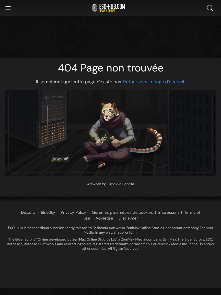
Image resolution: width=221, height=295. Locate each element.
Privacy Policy (73, 212)
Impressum (168, 212)
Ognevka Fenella (120, 183)
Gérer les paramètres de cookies (122, 212)
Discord (28, 212)
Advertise (104, 218)
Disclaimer (128, 218)
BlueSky (48, 212)
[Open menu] (8, 8)
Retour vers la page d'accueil (153, 82)
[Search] (211, 8)
